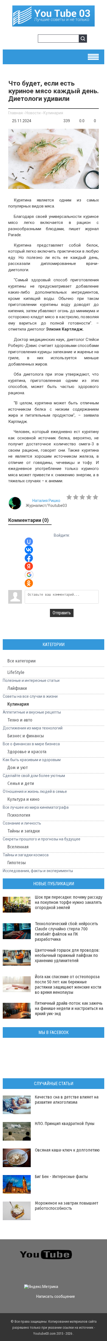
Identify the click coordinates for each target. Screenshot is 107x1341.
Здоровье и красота (26, 752)
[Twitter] (90, 1261)
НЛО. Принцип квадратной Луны (64, 1123)
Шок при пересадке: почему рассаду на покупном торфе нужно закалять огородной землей (68, 902)
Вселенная (18, 847)
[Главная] (53, 24)
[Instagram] (27, 1271)
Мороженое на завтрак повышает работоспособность (66, 1205)
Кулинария (53, 113)
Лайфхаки (17, 688)
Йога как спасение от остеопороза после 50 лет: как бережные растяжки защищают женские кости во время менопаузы (68, 984)
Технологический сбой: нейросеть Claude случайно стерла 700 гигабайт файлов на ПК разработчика (66, 931)
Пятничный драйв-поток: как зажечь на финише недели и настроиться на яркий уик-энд (69, 1008)
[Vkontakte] (90, 1250)
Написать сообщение (55, 1296)
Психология (18, 815)
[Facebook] (8, 1271)
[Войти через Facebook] (29, 558)
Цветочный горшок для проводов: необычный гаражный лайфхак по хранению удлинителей (67, 955)
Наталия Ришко (46, 500)
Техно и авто (19, 720)
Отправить (62, 612)
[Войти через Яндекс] (29, 566)
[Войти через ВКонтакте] (29, 550)
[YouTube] (17, 1271)
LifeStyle (15, 672)
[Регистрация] (32, 39)
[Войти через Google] (29, 574)
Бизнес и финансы (25, 736)
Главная (15, 113)
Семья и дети (20, 783)
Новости (33, 113)
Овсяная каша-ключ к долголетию (67, 1150)
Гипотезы (16, 863)
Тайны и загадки (23, 831)
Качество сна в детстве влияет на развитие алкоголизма (66, 1099)
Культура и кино (23, 799)
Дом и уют (17, 767)
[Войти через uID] (29, 541)
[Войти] (23, 39)
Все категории (21, 661)
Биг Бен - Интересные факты (61, 1176)
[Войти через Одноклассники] (29, 583)
